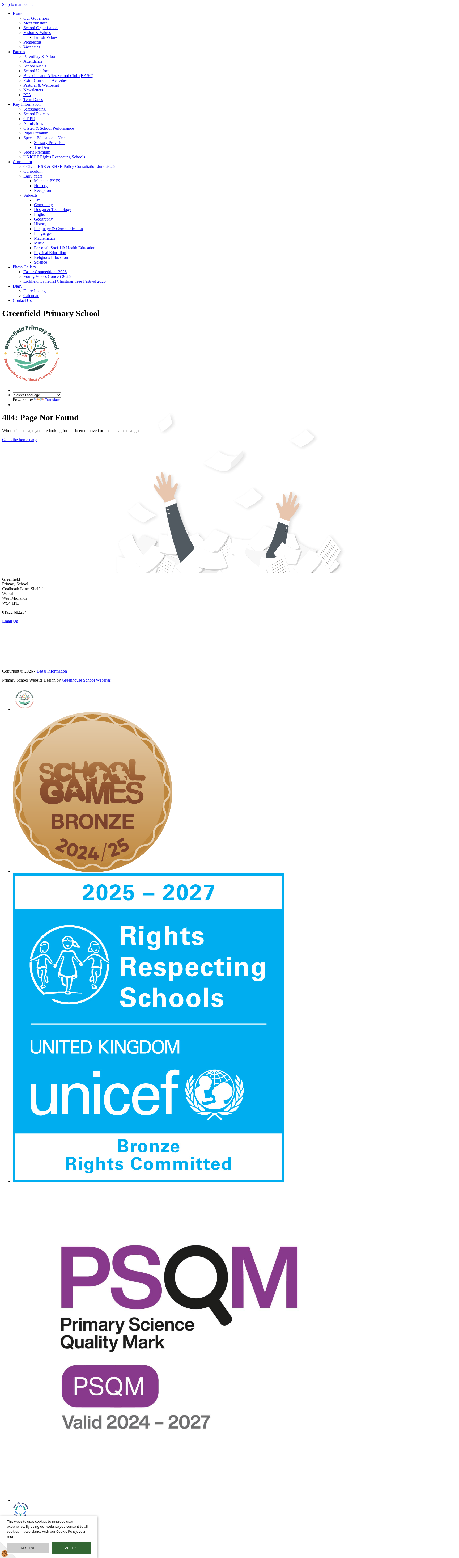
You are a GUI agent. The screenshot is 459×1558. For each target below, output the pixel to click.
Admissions (33, 123)
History (40, 224)
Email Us (10, 621)
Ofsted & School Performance (48, 128)
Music (39, 243)
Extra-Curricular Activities (45, 80)
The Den (41, 147)
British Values (45, 37)
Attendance (32, 61)
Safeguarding (34, 109)
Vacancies (31, 47)
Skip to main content (19, 4)
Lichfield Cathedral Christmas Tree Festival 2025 (64, 281)
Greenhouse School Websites (86, 680)
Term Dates (33, 99)
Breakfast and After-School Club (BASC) (58, 75)
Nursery (41, 185)
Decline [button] (28, 1547)
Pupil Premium (35, 133)
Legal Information (52, 671)
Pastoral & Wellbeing (41, 85)
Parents (19, 51)
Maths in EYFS (47, 181)
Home (18, 13)
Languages (43, 233)
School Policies (36, 114)
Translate (52, 400)
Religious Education (51, 257)
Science (40, 262)
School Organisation (40, 28)
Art (37, 200)
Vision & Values (37, 32)
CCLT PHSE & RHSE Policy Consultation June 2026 (69, 166)
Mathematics (44, 238)
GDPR (29, 118)
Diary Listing (34, 291)
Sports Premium (36, 152)
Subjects (30, 195)
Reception (42, 190)
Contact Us (22, 300)
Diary (17, 286)
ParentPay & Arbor (39, 56)
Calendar (31, 295)
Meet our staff (35, 23)
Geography (43, 219)
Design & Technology (52, 209)
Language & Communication (58, 228)
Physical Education (50, 252)
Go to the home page (19, 439)
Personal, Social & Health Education (64, 248)
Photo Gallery (24, 267)
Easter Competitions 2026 (45, 271)
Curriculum (22, 161)
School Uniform (36, 71)
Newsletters (33, 90)
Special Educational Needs (45, 138)
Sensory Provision (49, 142)
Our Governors (36, 18)
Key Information (27, 104)
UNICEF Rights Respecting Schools (54, 157)
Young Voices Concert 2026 (47, 276)
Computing (43, 204)
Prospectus (32, 42)
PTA (27, 94)
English (40, 214)
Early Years (32, 176)
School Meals (34, 66)
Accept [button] (71, 1548)
